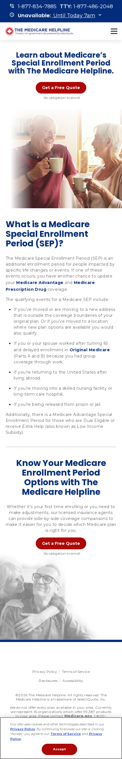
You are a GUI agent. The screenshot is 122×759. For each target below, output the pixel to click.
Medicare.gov (78, 716)
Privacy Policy (44, 671)
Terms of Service (76, 671)
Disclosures (48, 680)
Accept (59, 749)
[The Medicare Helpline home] (40, 31)
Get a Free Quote (61, 87)
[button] (56, 15)
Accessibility (72, 680)
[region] (61, 738)
